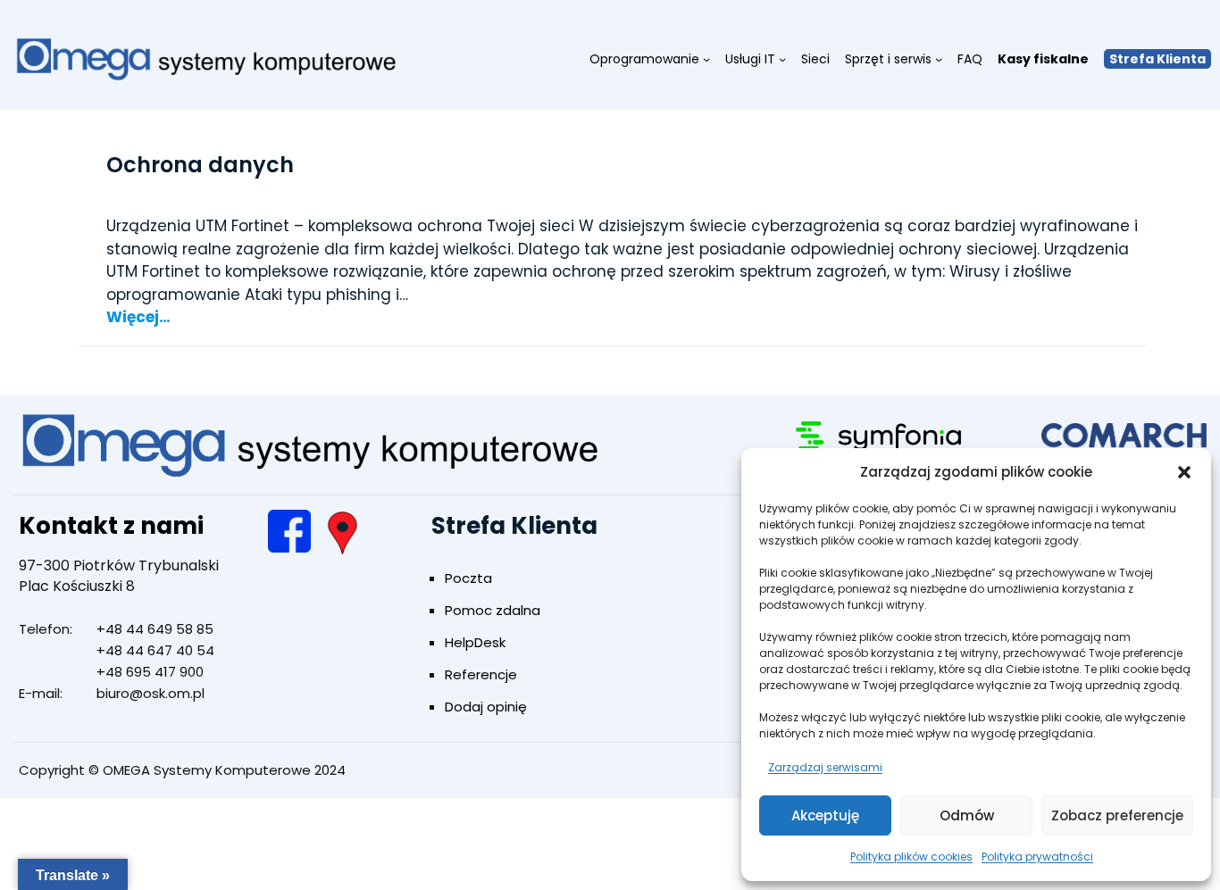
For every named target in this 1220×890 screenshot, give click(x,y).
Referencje (481, 674)
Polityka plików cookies (911, 856)
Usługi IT (750, 59)
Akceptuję (825, 815)
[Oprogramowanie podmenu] (706, 58)
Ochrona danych (200, 164)
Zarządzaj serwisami (825, 767)
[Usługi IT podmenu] (782, 58)
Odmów (967, 815)
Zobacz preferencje (1117, 815)
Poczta (468, 578)
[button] (1184, 472)
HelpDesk (475, 642)
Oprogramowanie (644, 59)
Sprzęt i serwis (888, 59)
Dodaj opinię (486, 706)
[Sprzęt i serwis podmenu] (938, 58)
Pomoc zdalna (492, 610)
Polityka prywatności (1037, 856)
